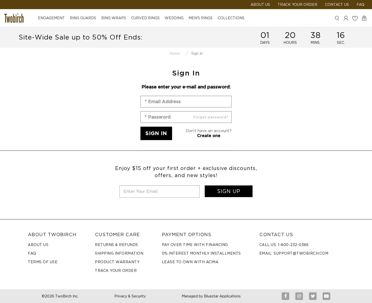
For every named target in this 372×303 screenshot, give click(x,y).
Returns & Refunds (116, 245)
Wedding (174, 18)
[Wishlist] (355, 18)
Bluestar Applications (222, 296)
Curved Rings (145, 18)
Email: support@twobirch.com (293, 253)
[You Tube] (326, 296)
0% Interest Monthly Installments (201, 253)
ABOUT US (260, 5)
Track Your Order (297, 5)
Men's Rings (201, 18)
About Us (38, 245)
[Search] (337, 18)
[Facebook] (285, 296)
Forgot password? (211, 117)
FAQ (360, 5)
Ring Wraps (113, 18)
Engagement (51, 18)
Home (174, 53)
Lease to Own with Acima (190, 262)
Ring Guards (83, 18)
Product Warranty (117, 262)
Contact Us (337, 5)
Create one (208, 135)
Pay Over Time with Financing (195, 245)
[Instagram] (299, 296)
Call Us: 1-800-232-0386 (284, 245)
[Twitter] (313, 296)
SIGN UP (228, 191)
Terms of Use (42, 262)
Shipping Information (119, 253)
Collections (231, 18)
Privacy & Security (130, 296)
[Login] (346, 18)
